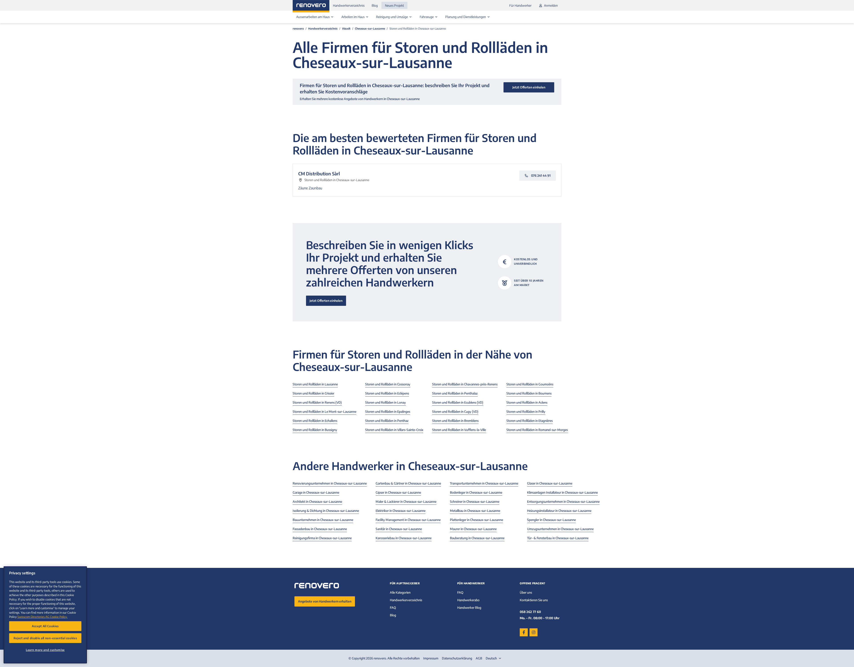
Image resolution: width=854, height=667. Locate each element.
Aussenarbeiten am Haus (313, 17)
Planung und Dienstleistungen (466, 17)
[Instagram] (534, 632)
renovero (298, 28)
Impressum (430, 658)
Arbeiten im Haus (353, 17)
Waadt (346, 28)
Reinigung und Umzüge (392, 17)
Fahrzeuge (427, 17)
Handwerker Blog (469, 607)
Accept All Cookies (45, 626)
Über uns (526, 592)
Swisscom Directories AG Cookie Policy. (42, 617)
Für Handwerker (520, 5)
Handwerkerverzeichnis (349, 5)
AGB (479, 658)
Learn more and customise (45, 650)
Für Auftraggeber (405, 583)
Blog (375, 5)
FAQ (393, 607)
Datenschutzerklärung (457, 658)
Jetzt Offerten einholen (326, 300)
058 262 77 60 (530, 612)
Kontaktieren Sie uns (534, 600)
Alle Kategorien (400, 592)
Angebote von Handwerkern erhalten (324, 601)
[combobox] (494, 658)
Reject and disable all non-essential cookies (45, 638)
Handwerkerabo (468, 600)
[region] (45, 614)
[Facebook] (524, 632)
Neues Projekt (394, 5)
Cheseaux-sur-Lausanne (370, 28)
